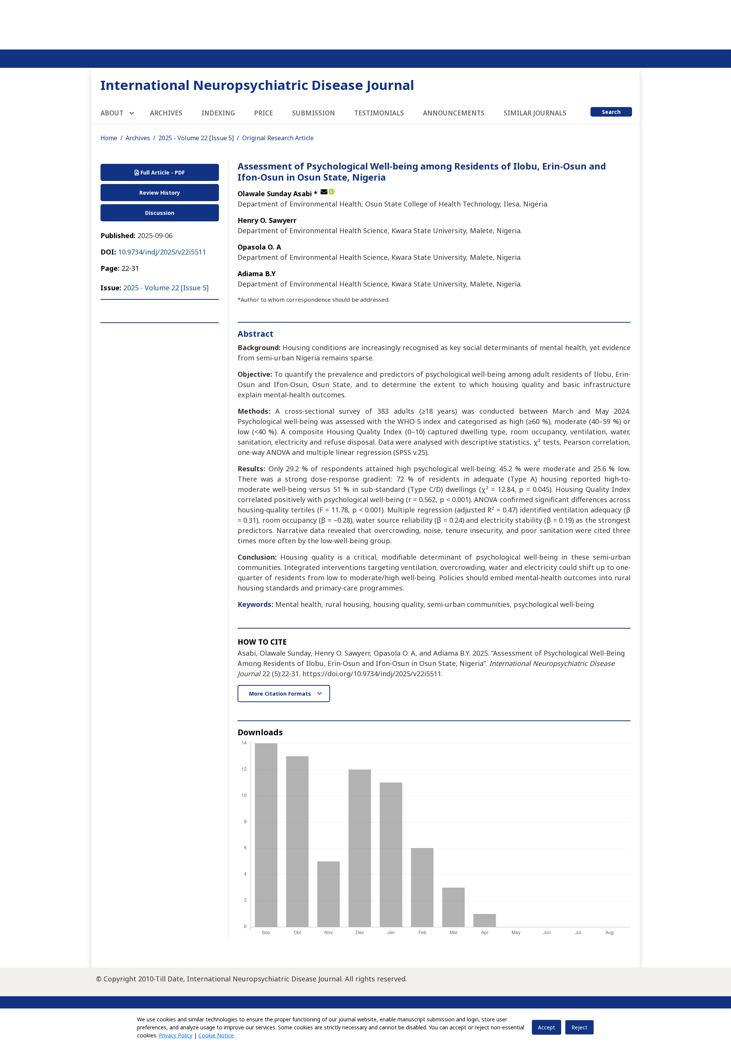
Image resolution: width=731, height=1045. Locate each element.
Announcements (454, 113)
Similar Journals (535, 113)
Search (611, 111)
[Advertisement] (365, 23)
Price (263, 113)
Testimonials (379, 113)
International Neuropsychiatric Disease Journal (257, 85)
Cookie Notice (216, 1035)
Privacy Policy (175, 1035)
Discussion (159, 212)
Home (109, 138)
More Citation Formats (281, 693)
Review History (159, 192)
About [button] (113, 113)
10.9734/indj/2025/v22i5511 (162, 251)
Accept (546, 1027)
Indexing (218, 113)
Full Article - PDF (162, 172)
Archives (166, 113)
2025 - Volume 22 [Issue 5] (196, 138)
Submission (313, 113)
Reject (579, 1027)
